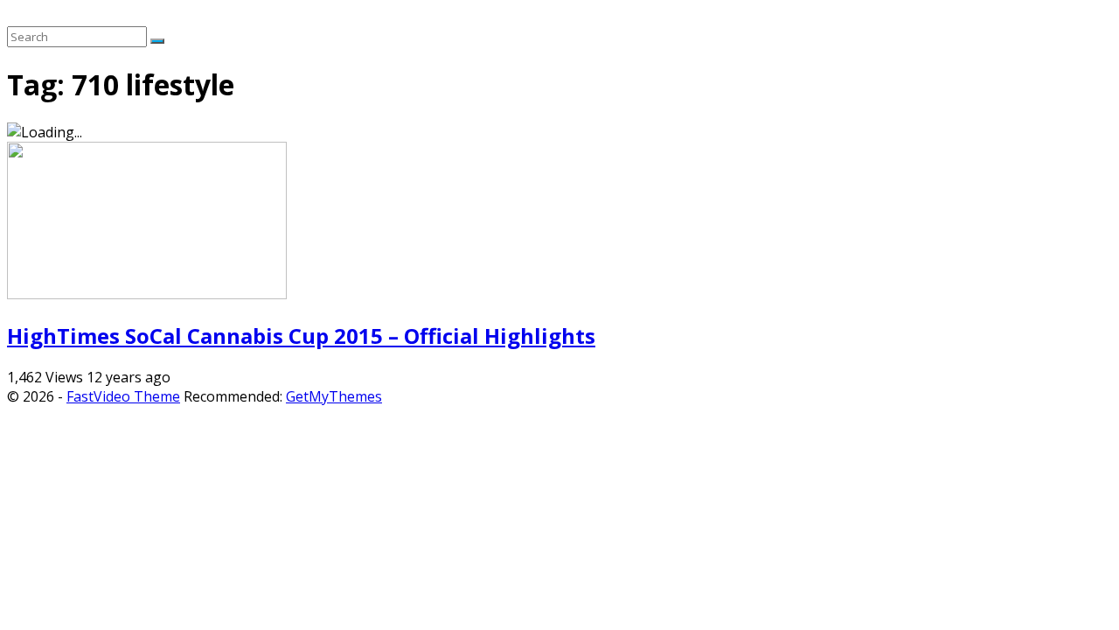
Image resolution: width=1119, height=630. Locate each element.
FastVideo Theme (123, 396)
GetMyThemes (334, 396)
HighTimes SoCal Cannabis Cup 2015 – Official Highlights (301, 335)
